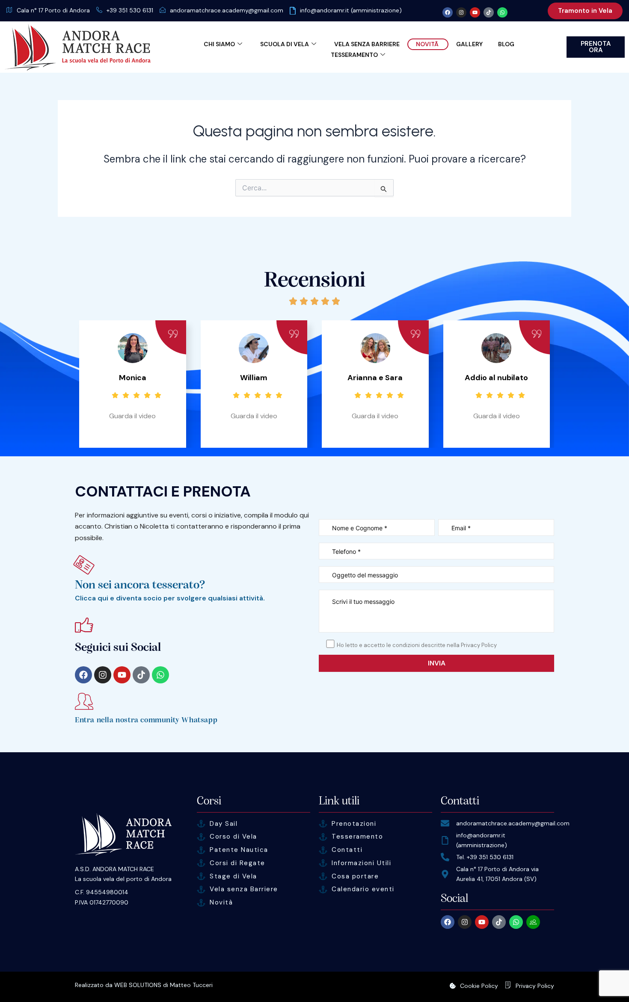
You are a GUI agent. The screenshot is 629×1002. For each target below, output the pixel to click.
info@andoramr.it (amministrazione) (351, 10)
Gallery (469, 44)
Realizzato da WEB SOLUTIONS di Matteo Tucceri (144, 985)
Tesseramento (354, 55)
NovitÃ (428, 44)
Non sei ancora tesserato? (140, 585)
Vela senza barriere (367, 44)
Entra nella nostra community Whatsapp (146, 719)
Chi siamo (219, 44)
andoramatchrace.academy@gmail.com (226, 10)
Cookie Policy (479, 986)
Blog (506, 44)
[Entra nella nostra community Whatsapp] (84, 701)
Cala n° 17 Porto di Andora (53, 10)
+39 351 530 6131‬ (130, 10)
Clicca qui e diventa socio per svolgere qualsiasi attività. (170, 598)
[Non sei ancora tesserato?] (84, 565)
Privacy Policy (535, 986)
